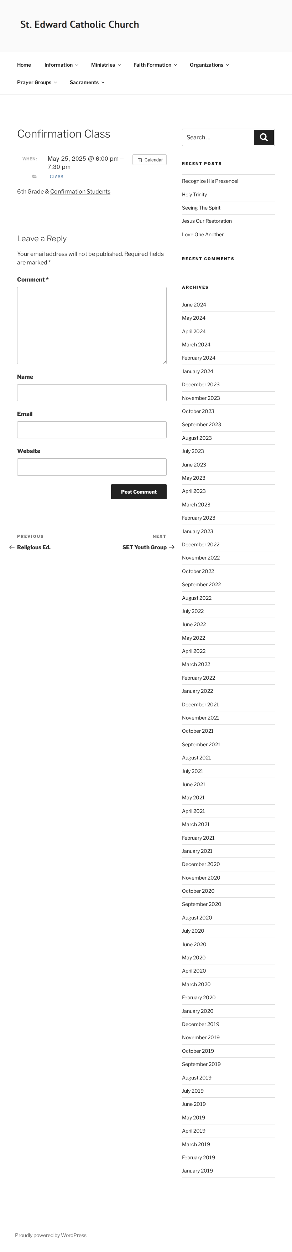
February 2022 (198, 678)
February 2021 (198, 838)
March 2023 (196, 504)
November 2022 (201, 558)
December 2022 (200, 544)
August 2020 (197, 917)
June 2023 (194, 465)
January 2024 (197, 371)
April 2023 (194, 491)
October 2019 (198, 1051)
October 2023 (198, 411)
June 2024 (194, 305)
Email (24, 414)
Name (25, 376)
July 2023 (193, 451)
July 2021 (192, 771)
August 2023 (197, 438)
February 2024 (198, 358)
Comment (33, 279)
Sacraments (84, 82)
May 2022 (193, 638)
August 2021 (196, 757)
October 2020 (198, 891)
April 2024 (194, 331)
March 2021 (196, 824)
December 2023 (201, 384)
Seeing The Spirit (201, 208)
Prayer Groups (34, 82)
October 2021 (198, 731)
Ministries (103, 65)
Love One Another (203, 234)
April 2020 (194, 971)
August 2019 (197, 1078)
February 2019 (198, 1157)
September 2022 (201, 584)
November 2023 (201, 398)
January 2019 (197, 1171)
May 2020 (194, 957)
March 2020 (196, 984)
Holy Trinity (194, 194)
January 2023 (197, 531)
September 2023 (201, 424)
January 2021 (197, 851)
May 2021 (193, 797)
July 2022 (193, 611)
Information (59, 65)
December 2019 (200, 1024)
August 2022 (197, 598)
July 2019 (193, 1091)
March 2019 (196, 1144)
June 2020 (194, 944)
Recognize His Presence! (210, 181)
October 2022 (198, 571)
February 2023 (198, 518)
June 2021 (193, 784)
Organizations (206, 65)
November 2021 (200, 718)
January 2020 (198, 1011)
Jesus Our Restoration (207, 221)
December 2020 (201, 864)
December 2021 (200, 704)
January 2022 (197, 691)
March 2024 (196, 344)
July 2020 (193, 931)
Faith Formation (152, 65)
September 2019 (201, 1064)
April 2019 (193, 1131)
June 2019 (194, 1104)
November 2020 (201, 878)
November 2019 (201, 1037)
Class (56, 176)
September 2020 (201, 904)
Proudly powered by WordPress (51, 1235)
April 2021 (193, 811)
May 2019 (193, 1117)
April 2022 (193, 651)
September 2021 (201, 744)
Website (28, 451)
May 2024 (193, 318)
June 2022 (194, 624)
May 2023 (193, 478)
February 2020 (199, 997)
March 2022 (196, 664)
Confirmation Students (80, 191)
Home (24, 65)
